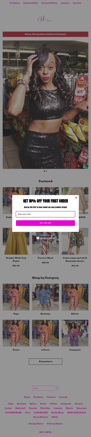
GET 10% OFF (45, 223)
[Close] (76, 197)
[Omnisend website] (45, 237)
